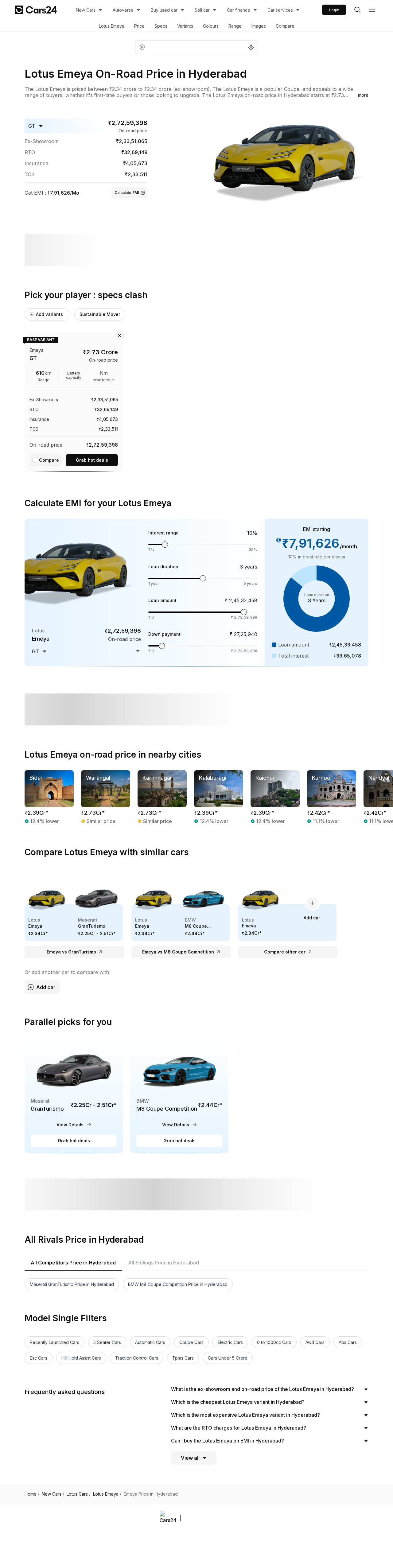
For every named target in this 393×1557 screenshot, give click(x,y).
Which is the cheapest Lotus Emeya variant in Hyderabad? (238, 1402)
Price (139, 26)
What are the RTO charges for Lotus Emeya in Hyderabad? (238, 1428)
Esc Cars (38, 1358)
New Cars (85, 10)
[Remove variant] (119, 335)
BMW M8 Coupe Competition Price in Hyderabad (178, 1284)
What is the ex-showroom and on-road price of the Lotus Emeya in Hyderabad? (262, 1389)
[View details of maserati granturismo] (74, 1095)
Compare (285, 26)
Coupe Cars (191, 1342)
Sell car (202, 10)
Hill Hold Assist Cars (81, 1358)
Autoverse (123, 10)
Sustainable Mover (100, 314)
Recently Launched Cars (54, 1342)
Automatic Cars (150, 1342)
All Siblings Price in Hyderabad (163, 1263)
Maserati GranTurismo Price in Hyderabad (72, 1284)
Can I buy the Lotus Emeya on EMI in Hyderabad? (227, 1441)
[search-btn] (357, 10)
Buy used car (164, 10)
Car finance (238, 10)
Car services (280, 10)
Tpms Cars (183, 1358)
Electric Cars (230, 1342)
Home (32, 1494)
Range (235, 26)
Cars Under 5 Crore (227, 1358)
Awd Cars (315, 1342)
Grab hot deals (92, 460)
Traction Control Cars (136, 1358)
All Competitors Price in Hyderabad (73, 1263)
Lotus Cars (79, 1494)
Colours (211, 26)
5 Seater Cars (107, 1342)
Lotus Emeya (111, 26)
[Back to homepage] (36, 10)
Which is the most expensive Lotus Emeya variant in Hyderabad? (245, 1415)
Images (258, 26)
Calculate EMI (127, 192)
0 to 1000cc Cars (274, 1342)
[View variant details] (74, 401)
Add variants (49, 314)
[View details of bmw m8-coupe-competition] (179, 1095)
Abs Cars (348, 1342)
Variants (185, 26)
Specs (160, 26)
